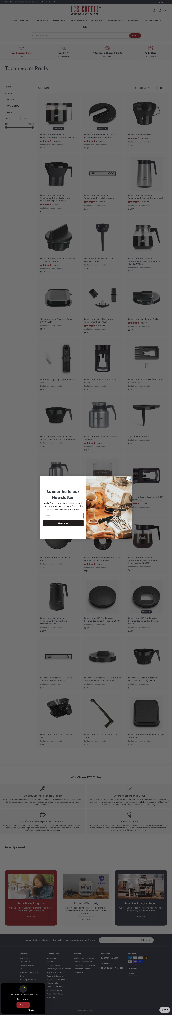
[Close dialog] (129, 479)
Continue (63, 523)
